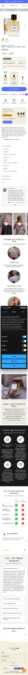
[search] (23, 5)
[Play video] (6, 223)
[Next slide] (24, 25)
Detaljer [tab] (14, 311)
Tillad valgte (14, 361)
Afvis (14, 366)
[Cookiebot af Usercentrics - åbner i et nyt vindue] (20, 308)
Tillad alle (14, 356)
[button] (14, 89)
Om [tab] (23, 311)
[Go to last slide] (3, 25)
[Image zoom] (14, 25)
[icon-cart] (3, 5)
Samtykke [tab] (5, 311)
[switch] (24, 341)
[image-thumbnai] (3, 40)
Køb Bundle (7, 122)
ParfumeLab (16, 671)
